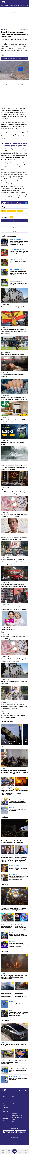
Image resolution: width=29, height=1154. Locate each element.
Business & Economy (14, 5)
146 (7, 239)
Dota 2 (2, 906)
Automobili (5, 1118)
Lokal (4, 1120)
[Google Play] (8, 1132)
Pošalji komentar (14, 221)
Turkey (20, 210)
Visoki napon (4, 1042)
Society (22, 5)
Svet (16, 787)
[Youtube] (25, 1090)
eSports (5, 1114)
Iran (4, 210)
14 (7, 269)
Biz (3, 1101)
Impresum (14, 1113)
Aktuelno (11, 932)
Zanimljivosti (4, 1059)
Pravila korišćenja (17, 1115)
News (2, 5)
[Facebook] (16, 1090)
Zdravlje (5, 1105)
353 (7, 280)
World (3, 29)
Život (4, 1103)
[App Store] (20, 1132)
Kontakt (14, 1124)
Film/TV (3, 839)
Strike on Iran (11, 210)
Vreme (13, 1103)
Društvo (11, 807)
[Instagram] (22, 1090)
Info (4, 1096)
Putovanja (5, 1107)
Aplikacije (14, 1119)
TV (13, 1099)
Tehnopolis (5, 1116)
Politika (3, 768)
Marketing (15, 1111)
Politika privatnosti (17, 1117)
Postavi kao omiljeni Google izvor (11, 58)
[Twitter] (19, 1090)
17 (26, 778)
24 (7, 259)
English (4, 739)
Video (13, 1096)
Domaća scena (18, 923)
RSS (13, 1121)
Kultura (4, 1109)
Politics (6, 5)
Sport (4, 1099)
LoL (2, 923)
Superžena (5, 1111)
